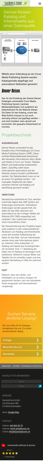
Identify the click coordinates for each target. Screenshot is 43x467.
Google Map (13, 412)
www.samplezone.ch (19, 428)
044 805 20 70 (16, 425)
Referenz (16, 366)
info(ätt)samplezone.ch (19, 431)
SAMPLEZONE (6, 366)
